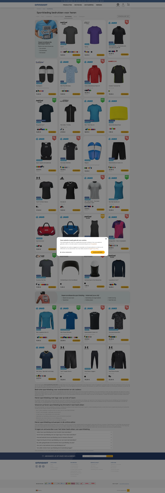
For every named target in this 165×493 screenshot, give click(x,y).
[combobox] (106, 238)
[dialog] (82, 246)
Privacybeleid (94, 244)
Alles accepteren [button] (97, 252)
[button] (66, 252)
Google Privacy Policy (93, 248)
